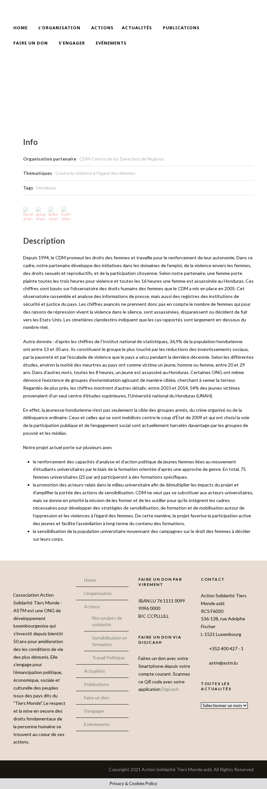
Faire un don (30, 43)
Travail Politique (108, 657)
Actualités (137, 28)
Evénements (111, 43)
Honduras (46, 187)
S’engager (72, 43)
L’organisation (59, 28)
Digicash (170, 689)
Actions (102, 28)
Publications (181, 28)
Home (20, 28)
